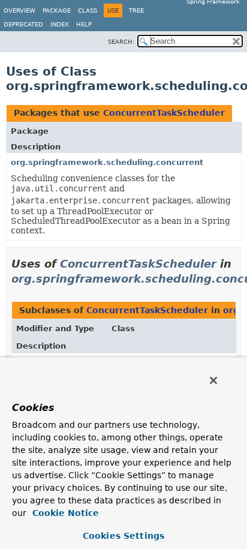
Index (59, 24)
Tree (136, 10)
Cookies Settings (123, 536)
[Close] (213, 380)
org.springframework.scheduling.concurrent (107, 162)
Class (87, 10)
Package (57, 10)
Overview (19, 10)
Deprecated (23, 24)
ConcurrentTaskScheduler (164, 113)
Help (84, 24)
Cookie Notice (64, 513)
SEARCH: (121, 41)
